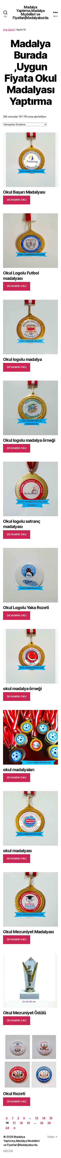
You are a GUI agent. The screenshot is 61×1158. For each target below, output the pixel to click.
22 (41, 1122)
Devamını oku (17, 199)
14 (43, 1118)
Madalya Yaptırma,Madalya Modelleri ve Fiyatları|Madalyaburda (30, 12)
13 (36, 1118)
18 (21, 1122)
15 (50, 1118)
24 (7, 1127)
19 (28, 1122)
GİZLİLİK (8, 1151)
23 (49, 1122)
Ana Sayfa (8, 29)
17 (14, 1122)
